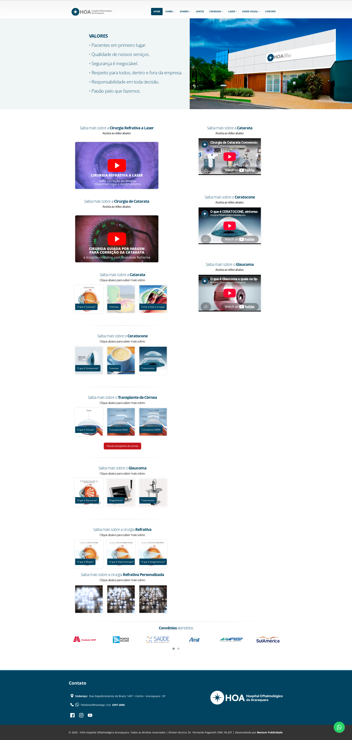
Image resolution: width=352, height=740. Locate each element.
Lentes (200, 11)
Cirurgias (215, 11)
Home (156, 11)
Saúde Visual (250, 11)
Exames (184, 11)
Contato (270, 11)
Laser (232, 11)
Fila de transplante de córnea (122, 446)
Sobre (169, 11)
